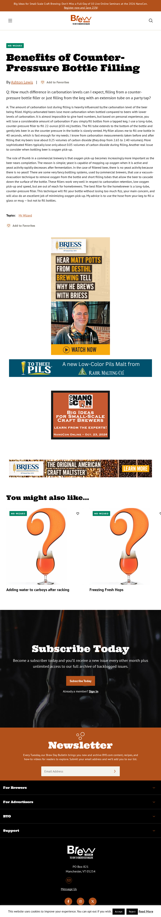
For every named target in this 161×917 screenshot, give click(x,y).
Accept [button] (118, 911)
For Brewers (15, 788)
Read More (146, 911)
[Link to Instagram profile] (80, 904)
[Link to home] (80, 20)
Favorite (42, 82)
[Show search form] (151, 21)
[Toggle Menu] (10, 21)
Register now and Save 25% (80, 7)
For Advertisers (18, 802)
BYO (7, 816)
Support (11, 830)
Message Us (69, 889)
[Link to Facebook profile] (68, 904)
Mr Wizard (25, 215)
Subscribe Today (80, 681)
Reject (132, 911)
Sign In (93, 691)
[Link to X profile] (93, 904)
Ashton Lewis (22, 82)
